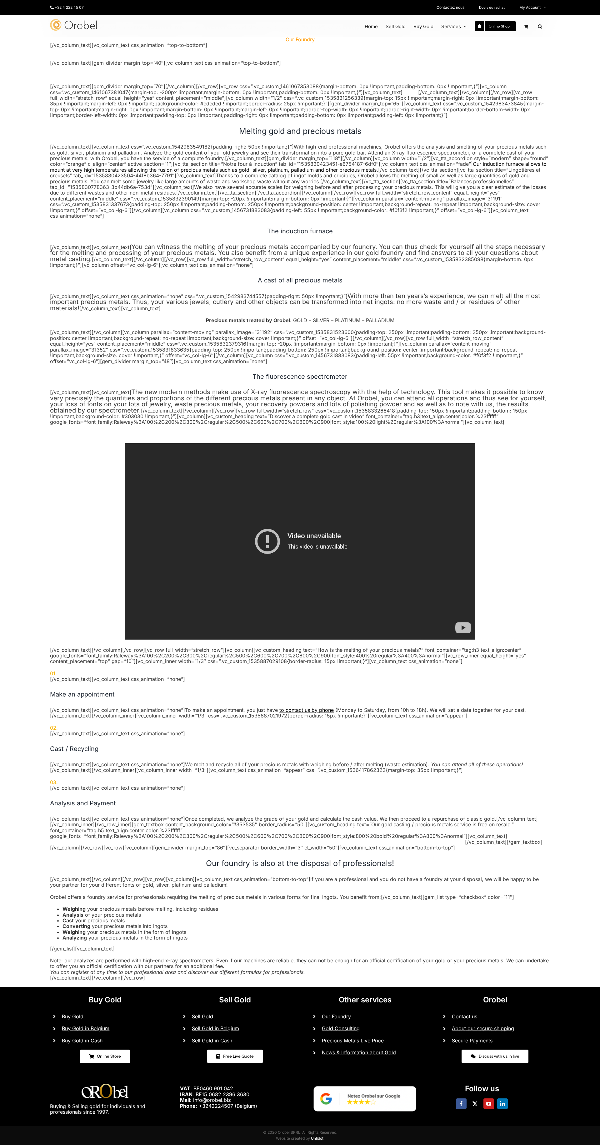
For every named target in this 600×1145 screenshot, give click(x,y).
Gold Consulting (341, 1028)
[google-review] (365, 1083)
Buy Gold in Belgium (85, 1028)
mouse (410, 92)
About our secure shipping (483, 1028)
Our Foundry (336, 1016)
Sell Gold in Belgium (215, 1028)
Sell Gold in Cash (212, 1040)
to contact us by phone (306, 710)
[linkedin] (502, 1103)
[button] (540, 26)
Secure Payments (472, 1040)
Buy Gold (72, 1016)
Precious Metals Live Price (353, 1040)
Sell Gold (202, 1016)
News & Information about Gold (359, 1052)
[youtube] (488, 1103)
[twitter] (475, 1103)
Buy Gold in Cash (82, 1040)
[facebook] (461, 1103)
